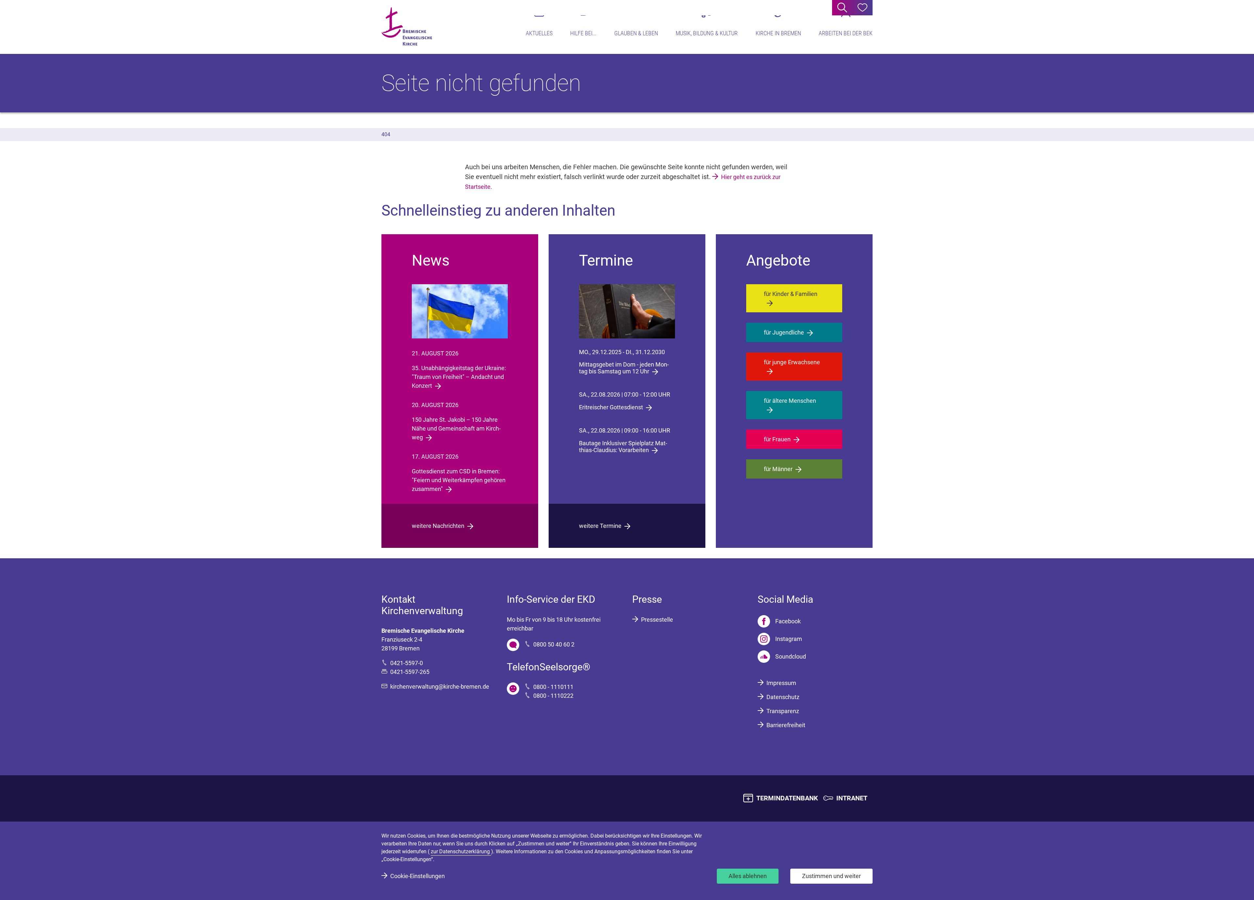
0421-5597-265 (409, 671)
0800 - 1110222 (553, 695)
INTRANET (851, 798)
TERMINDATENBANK (787, 798)
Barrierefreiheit (785, 725)
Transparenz (782, 711)
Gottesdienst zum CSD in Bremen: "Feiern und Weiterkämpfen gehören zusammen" (459, 480)
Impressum (781, 682)
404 (385, 134)
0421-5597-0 (406, 663)
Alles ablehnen (748, 876)
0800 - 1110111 (553, 686)
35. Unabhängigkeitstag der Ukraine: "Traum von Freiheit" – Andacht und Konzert (459, 377)
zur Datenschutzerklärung (461, 851)
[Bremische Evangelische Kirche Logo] (406, 26)
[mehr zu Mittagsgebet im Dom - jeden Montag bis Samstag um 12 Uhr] (627, 311)
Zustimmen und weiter (831, 876)
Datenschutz (782, 697)
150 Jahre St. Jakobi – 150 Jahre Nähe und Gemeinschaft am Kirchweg (456, 428)
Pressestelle (657, 619)
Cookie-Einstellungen (417, 876)
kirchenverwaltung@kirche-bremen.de (439, 686)
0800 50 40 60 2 (553, 644)
